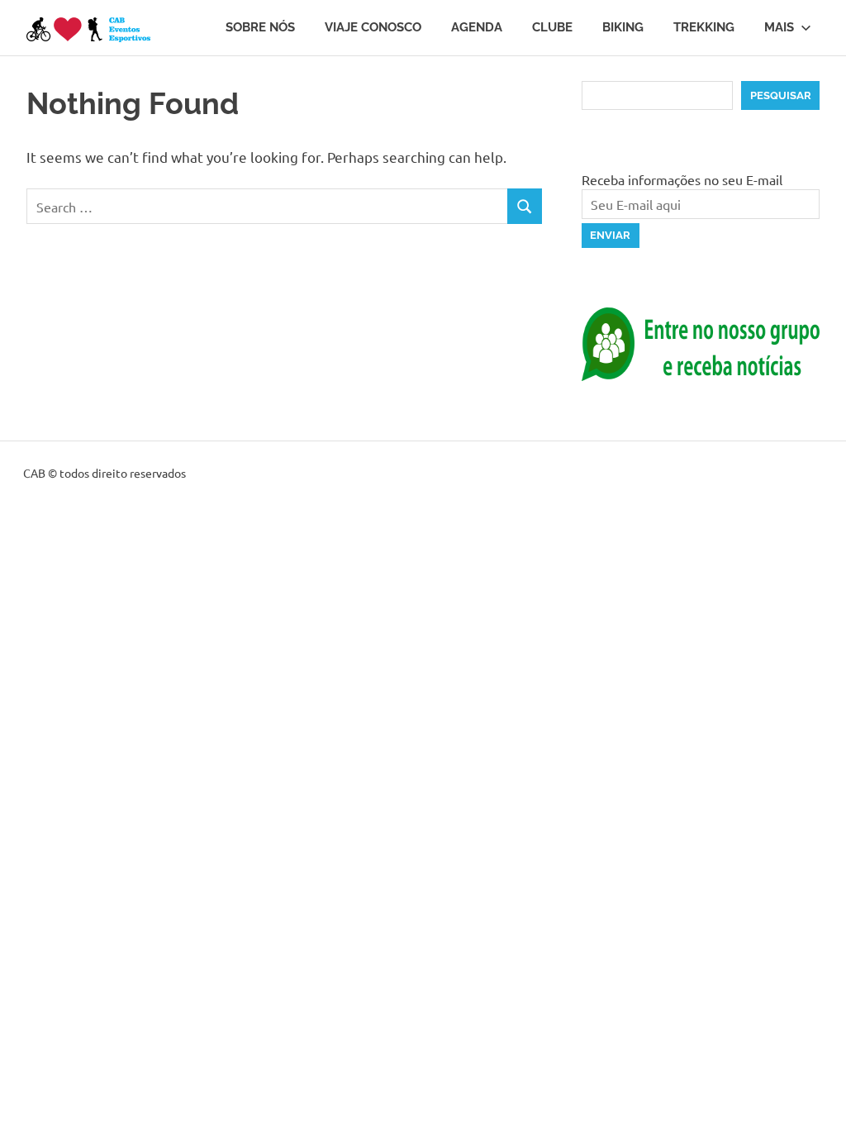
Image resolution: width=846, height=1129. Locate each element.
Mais (779, 27)
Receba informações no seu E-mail (682, 179)
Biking (623, 27)
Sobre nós (260, 27)
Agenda (476, 27)
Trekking (703, 27)
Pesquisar (780, 95)
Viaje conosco (373, 27)
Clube (552, 27)
